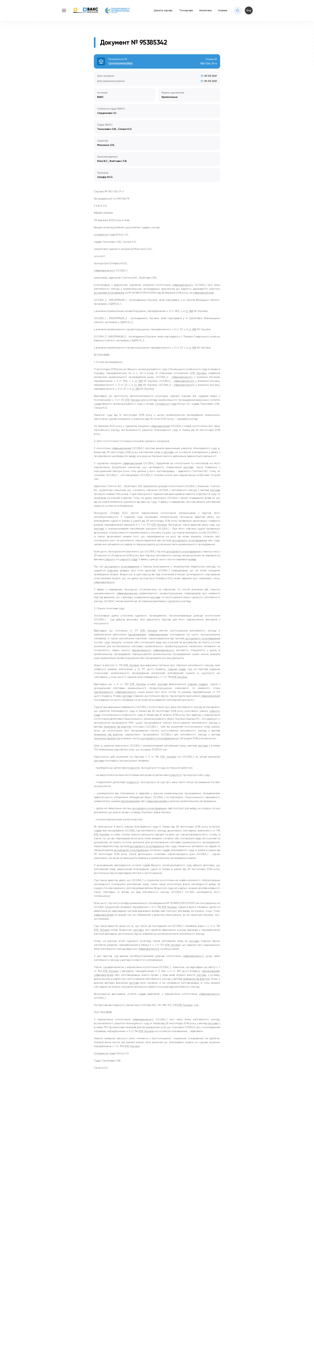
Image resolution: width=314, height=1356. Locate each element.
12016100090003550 (120, 63)
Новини (222, 10)
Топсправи (186, 10)
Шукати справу (163, 10)
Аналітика (205, 10)
